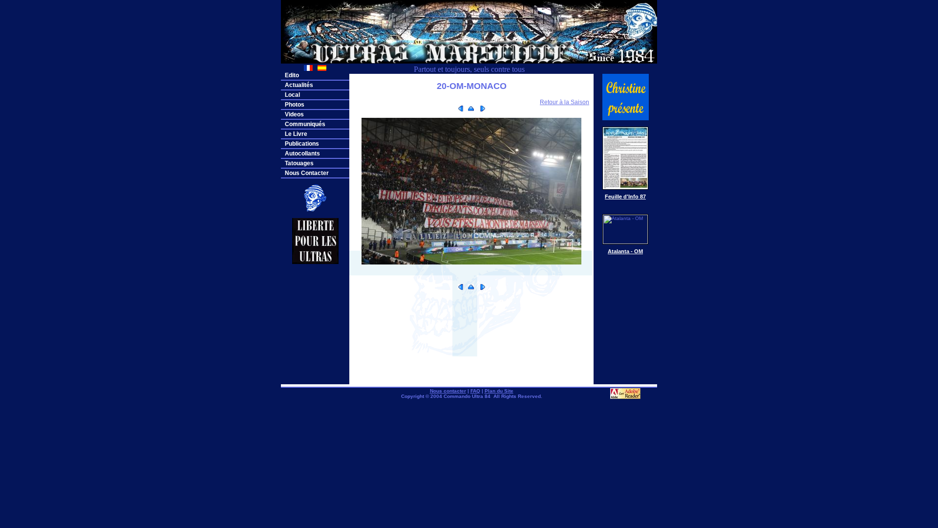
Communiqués (305, 124)
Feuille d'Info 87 (625, 196)
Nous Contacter (307, 173)
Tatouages (299, 163)
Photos (294, 104)
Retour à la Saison (564, 102)
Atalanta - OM (625, 251)
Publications (302, 143)
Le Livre (296, 134)
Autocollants (302, 153)
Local (292, 94)
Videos (294, 114)
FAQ (475, 391)
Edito (292, 75)
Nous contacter (448, 391)
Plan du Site (499, 391)
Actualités (299, 85)
